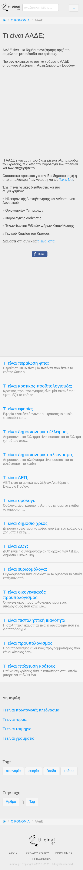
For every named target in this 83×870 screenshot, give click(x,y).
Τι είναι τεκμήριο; (18, 729)
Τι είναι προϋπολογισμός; (28, 643)
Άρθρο (11, 801)
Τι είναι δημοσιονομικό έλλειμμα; (35, 431)
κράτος (69, 771)
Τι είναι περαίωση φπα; (26, 363)
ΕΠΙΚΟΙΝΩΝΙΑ (41, 859)
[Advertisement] (41, 113)
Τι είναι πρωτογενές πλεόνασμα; (31, 710)
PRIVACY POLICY (37, 853)
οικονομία (13, 771)
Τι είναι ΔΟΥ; (15, 546)
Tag (32, 801)
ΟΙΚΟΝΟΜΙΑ (20, 20)
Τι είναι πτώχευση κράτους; (30, 666)
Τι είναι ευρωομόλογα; (25, 569)
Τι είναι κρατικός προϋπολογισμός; (37, 386)
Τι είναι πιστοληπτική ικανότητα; (35, 620)
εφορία (34, 771)
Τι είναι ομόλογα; (20, 500)
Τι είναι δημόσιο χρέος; (26, 523)
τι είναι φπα (45, 241)
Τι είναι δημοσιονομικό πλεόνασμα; (38, 454)
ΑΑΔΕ (39, 20)
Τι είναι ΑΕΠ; (15, 477)
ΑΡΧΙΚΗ (14, 853)
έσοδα (51, 771)
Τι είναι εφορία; (18, 408)
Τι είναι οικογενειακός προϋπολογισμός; (24, 594)
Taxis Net (66, 179)
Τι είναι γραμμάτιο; (19, 738)
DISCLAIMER (63, 853)
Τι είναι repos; (15, 719)
